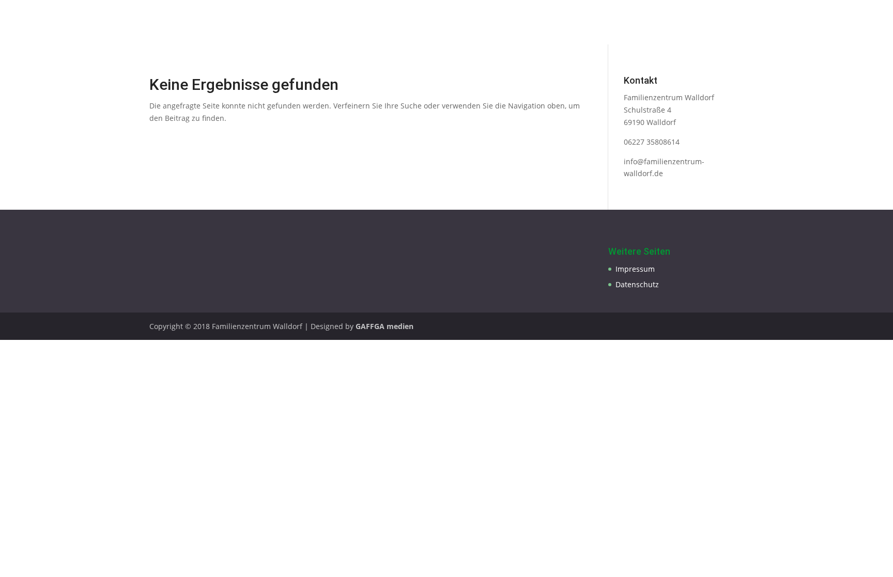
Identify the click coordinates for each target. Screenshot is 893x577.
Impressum (635, 269)
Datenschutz (637, 284)
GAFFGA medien (384, 326)
